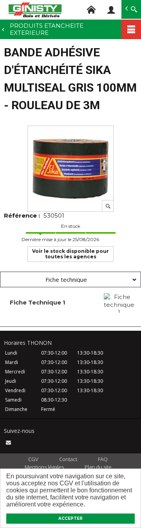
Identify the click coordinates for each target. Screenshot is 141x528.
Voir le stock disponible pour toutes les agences (70, 253)
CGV (33, 459)
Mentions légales (44, 466)
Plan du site (98, 466)
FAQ (103, 459)
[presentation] (70, 279)
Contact (68, 459)
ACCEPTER (70, 518)
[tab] (70, 279)
